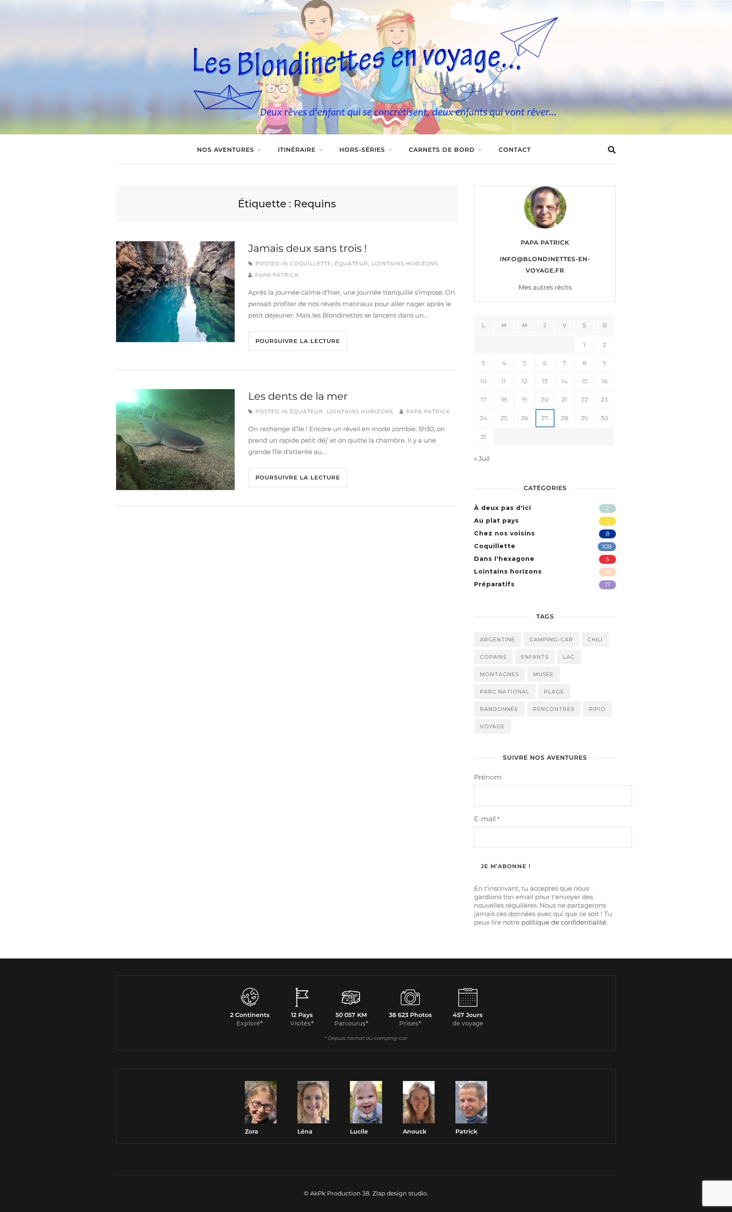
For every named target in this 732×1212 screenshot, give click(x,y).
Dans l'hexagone (504, 559)
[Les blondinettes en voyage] (366, 120)
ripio (597, 709)
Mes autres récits (544, 287)
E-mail (486, 819)
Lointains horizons (405, 263)
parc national (505, 691)
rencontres (553, 709)
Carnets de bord (442, 149)
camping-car (551, 639)
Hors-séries (362, 149)
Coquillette (310, 263)
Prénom (488, 777)
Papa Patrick (277, 275)
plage (554, 691)
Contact (515, 149)
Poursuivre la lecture (297, 340)
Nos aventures (225, 149)
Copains (493, 657)
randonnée (499, 709)
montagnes (499, 674)
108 (607, 546)
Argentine (497, 639)
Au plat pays (496, 520)
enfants (535, 657)
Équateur (351, 263)
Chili (595, 639)
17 (607, 584)
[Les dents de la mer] (175, 439)
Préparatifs (494, 584)
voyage (492, 726)
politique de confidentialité (563, 922)
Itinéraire (297, 149)
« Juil (482, 458)
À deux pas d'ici (502, 508)
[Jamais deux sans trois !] (175, 291)
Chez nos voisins (504, 533)
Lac (569, 657)
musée (543, 674)
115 (607, 572)
